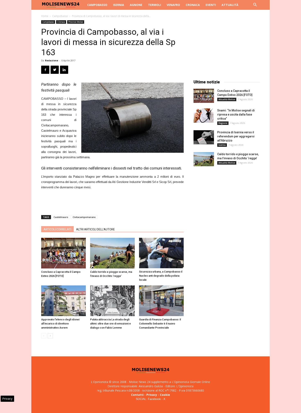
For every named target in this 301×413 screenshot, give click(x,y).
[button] (255, 5)
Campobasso (97, 5)
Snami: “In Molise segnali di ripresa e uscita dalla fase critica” (236, 114)
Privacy (151, 395)
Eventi (211, 5)
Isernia (118, 5)
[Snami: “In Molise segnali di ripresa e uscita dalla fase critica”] (204, 115)
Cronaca (193, 5)
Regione (222, 123)
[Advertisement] (112, 201)
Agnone (136, 5)
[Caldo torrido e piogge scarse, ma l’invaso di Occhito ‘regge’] (112, 253)
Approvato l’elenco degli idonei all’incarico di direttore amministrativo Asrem (60, 323)
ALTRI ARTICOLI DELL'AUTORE (95, 229)
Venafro (173, 5)
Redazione (51, 60)
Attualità (230, 5)
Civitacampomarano (84, 217)
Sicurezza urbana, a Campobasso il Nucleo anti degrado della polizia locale (160, 275)
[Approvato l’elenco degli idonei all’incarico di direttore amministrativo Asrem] (63, 300)
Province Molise (75, 21)
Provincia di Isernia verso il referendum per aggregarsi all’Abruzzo (236, 136)
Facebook (154, 399)
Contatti (137, 395)
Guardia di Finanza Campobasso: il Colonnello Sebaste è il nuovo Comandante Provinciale (160, 323)
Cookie (165, 395)
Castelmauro (61, 217)
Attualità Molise (226, 99)
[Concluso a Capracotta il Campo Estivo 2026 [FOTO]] (63, 253)
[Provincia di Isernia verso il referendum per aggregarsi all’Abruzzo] (204, 137)
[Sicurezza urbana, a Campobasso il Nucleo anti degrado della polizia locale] (161, 253)
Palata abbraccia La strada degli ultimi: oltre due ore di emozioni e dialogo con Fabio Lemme (110, 323)
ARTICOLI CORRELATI (57, 229)
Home (44, 16)
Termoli (154, 5)
